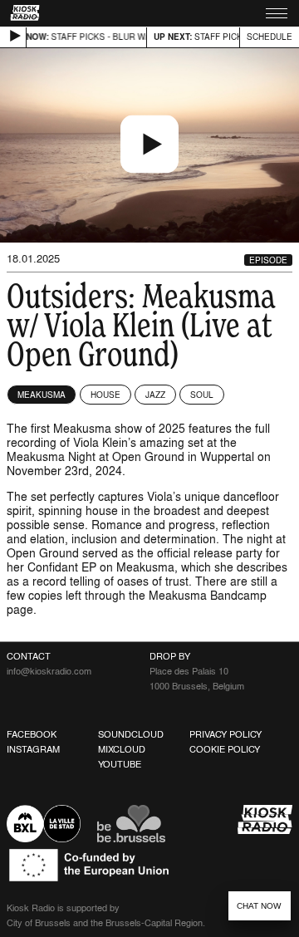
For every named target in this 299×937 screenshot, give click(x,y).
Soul (201, 394)
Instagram (33, 749)
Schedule (269, 36)
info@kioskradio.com (49, 671)
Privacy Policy (225, 734)
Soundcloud (131, 734)
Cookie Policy (224, 749)
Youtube (119, 764)
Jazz (155, 394)
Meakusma (41, 394)
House (105, 394)
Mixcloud (121, 749)
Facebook (31, 734)
